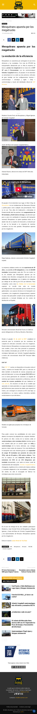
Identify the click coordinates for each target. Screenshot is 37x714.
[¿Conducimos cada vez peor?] (6, 614)
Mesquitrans (6, 205)
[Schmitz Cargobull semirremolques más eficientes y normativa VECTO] (6, 605)
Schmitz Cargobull (7, 548)
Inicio (3, 21)
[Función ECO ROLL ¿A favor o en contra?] (6, 597)
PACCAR (30, 546)
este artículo (5, 383)
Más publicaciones (9, 581)
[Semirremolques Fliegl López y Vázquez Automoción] (6, 633)
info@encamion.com (22, 697)
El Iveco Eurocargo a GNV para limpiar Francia (10, 571)
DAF (11, 546)
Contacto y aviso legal (24, 707)
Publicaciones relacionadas (12, 578)
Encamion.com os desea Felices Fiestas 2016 (27, 571)
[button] (34, 4)
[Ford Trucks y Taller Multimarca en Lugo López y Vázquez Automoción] (6, 588)
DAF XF (7, 367)
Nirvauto (24, 546)
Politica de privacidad (12, 707)
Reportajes (9, 21)
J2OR (22, 712)
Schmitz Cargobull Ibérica (27, 464)
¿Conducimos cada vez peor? (21, 612)
